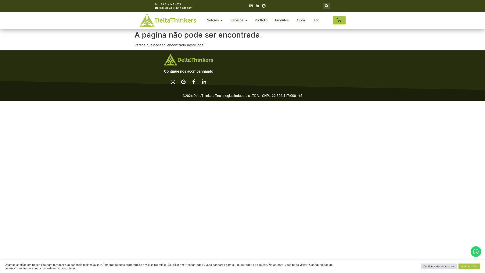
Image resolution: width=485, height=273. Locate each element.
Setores (213, 20)
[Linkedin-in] (204, 81)
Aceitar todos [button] (469, 266)
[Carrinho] (339, 20)
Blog (316, 20)
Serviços (236, 20)
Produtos (282, 20)
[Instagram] (173, 81)
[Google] (183, 81)
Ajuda (300, 20)
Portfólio (261, 20)
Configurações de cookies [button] (438, 266)
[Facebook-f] (194, 81)
